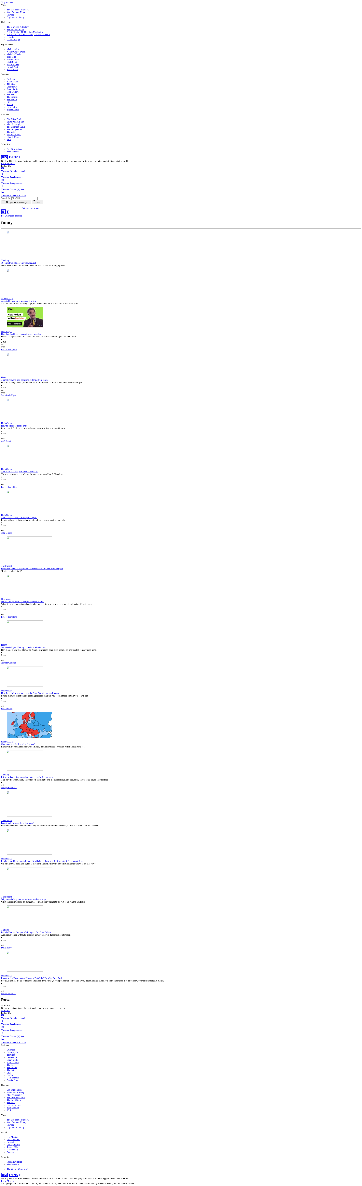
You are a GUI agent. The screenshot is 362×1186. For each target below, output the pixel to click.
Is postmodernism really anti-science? (17, 823)
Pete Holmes (6, 708)
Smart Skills (12, 89)
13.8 (9, 139)
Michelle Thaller (14, 54)
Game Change (13, 39)
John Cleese (6, 533)
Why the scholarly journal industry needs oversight (23, 899)
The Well (11, 132)
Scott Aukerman (8, 993)
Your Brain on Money (16, 12)
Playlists (10, 15)
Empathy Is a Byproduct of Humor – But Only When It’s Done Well (31, 978)
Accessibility (12, 1149)
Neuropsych (12, 81)
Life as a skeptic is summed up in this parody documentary (27, 777)
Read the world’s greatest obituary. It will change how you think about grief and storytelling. (42, 861)
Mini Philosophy (14, 124)
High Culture (13, 92)
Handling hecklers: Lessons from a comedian (21, 334)
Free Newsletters (14, 149)
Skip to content (8, 2)
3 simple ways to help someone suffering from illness (24, 380)
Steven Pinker (13, 59)
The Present (12, 97)
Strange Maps (13, 137)
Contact (10, 1142)
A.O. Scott (6, 441)
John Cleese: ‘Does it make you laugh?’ (19, 517)
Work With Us (13, 1139)
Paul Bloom (12, 62)
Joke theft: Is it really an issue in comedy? (19, 471)
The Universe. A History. (18, 27)
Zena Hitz (11, 57)
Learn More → (8, 163)
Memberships (13, 151)
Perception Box (14, 134)
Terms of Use (13, 1147)
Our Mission (12, 1137)
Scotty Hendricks (9, 787)
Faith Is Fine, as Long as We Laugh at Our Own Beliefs (26, 932)
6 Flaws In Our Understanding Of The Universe (28, 34)
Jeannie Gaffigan (8, 395)
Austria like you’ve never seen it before (18, 301)
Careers (10, 1152)
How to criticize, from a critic (14, 426)
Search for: (6, 198)
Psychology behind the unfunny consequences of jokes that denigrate (32, 568)
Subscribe (17, 216)
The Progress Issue (15, 29)
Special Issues (13, 109)
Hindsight (11, 37)
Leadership (12, 87)
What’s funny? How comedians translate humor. (22, 601)
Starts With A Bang (15, 122)
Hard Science (13, 107)
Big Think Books (14, 119)
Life (8, 102)
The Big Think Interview (18, 9)
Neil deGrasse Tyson (16, 52)
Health (10, 104)
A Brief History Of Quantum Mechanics (25, 32)
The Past (11, 94)
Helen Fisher (12, 69)
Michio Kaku (13, 49)
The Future (12, 99)
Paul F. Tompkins (9, 349)
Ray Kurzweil (13, 64)
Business (11, 79)
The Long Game (14, 129)
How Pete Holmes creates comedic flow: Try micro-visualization (30, 693)
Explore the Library (15, 17)
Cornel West (12, 67)
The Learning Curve (16, 127)
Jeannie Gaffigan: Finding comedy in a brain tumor (24, 647)
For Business (7, 216)
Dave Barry (6, 947)
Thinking (11, 84)
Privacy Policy (13, 1144)
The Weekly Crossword (17, 1169)
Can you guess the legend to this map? (18, 744)
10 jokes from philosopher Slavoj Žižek (18, 263)
